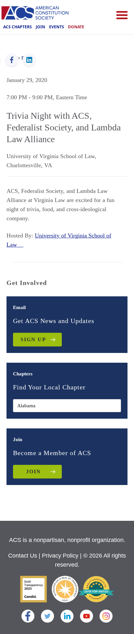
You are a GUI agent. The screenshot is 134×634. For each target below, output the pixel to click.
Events (56, 27)
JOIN (33, 471)
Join (40, 27)
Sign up (33, 339)
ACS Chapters (17, 27)
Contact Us (22, 555)
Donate (76, 27)
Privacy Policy (60, 555)
